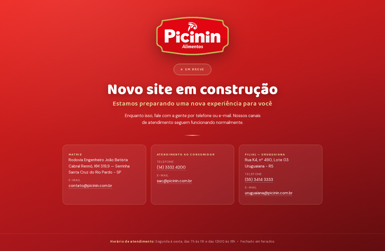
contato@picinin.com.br (90, 185)
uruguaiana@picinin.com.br (269, 193)
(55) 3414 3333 (259, 179)
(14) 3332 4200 (171, 167)
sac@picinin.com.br (174, 181)
